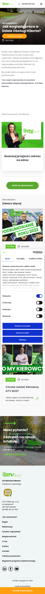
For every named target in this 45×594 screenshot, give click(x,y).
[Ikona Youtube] (16, 569)
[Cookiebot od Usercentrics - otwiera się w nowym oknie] (32, 252)
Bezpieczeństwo (9, 536)
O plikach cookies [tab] (35, 258)
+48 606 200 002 (14, 454)
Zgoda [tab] (7, 258)
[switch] (39, 302)
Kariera (5, 546)
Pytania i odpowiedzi (11, 532)
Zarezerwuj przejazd (22, 590)
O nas (4, 541)
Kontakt (5, 551)
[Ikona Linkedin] (4, 569)
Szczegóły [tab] (21, 258)
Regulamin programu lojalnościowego (18, 561)
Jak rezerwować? (9, 517)
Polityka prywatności (11, 556)
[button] (41, 4)
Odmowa (22, 340)
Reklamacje (7, 527)
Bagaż (5, 522)
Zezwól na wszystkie (22, 326)
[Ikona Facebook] (10, 569)
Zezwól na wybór (22, 333)
